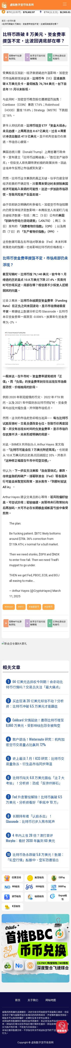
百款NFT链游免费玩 (15, 57)
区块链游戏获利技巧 (59, 57)
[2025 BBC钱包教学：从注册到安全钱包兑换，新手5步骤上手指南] (35, 981)
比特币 (49, 607)
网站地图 (50, 1000)
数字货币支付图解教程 (37, 57)
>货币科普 (11, 21)
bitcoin (9, 607)
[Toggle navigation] (64, 4)
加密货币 (35, 607)
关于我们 (33, 1000)
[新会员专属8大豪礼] (14, 643)
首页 (4, 21)
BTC (22, 607)
